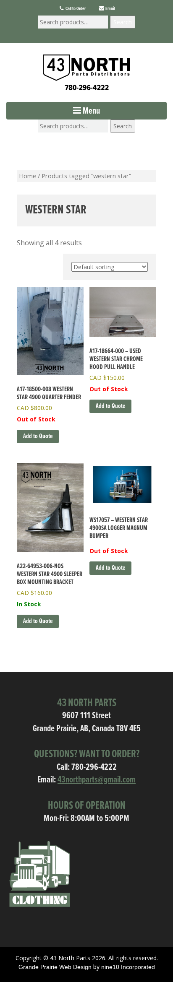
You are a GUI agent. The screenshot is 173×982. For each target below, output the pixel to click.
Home (27, 175)
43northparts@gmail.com (97, 780)
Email (110, 8)
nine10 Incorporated (128, 967)
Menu (90, 111)
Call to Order (75, 8)
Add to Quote (37, 436)
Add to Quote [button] (37, 621)
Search (122, 22)
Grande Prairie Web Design (55, 967)
